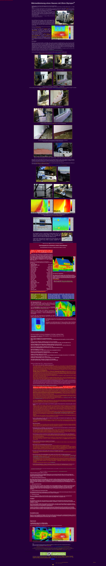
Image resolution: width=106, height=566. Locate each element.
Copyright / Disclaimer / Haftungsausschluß (62, 549)
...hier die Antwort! (56, 279)
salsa (52, 557)
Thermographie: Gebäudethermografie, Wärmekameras (40, 556)
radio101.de (49, 549)
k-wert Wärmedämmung (65, 562)
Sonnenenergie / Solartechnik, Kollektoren (45, 557)
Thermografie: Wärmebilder (69, 556)
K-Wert (67, 8)
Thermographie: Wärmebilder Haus (52, 556)
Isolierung (53, 123)
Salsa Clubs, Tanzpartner (61, 556)
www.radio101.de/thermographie (57, 215)
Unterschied (49, 545)
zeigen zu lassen (46, 33)
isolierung (94, 562)
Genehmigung (61, 548)
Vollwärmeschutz (34, 30)
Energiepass (46, 28)
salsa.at (47, 549)
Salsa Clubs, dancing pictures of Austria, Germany (60, 557)
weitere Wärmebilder (38, 27)
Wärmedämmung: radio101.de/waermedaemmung (6, 0)
